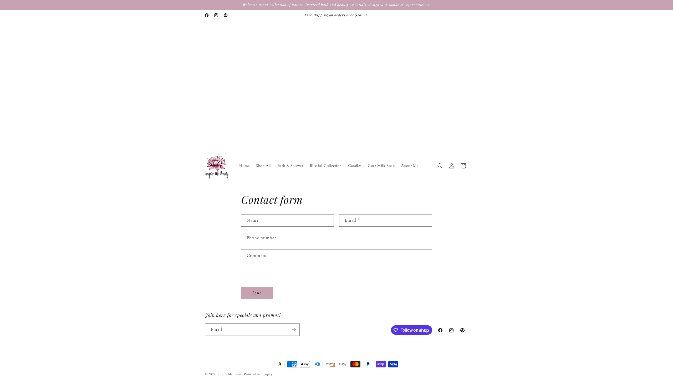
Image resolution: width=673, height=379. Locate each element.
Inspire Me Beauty (230, 374)
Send (257, 293)
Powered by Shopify (258, 374)
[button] (440, 166)
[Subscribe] (293, 329)
